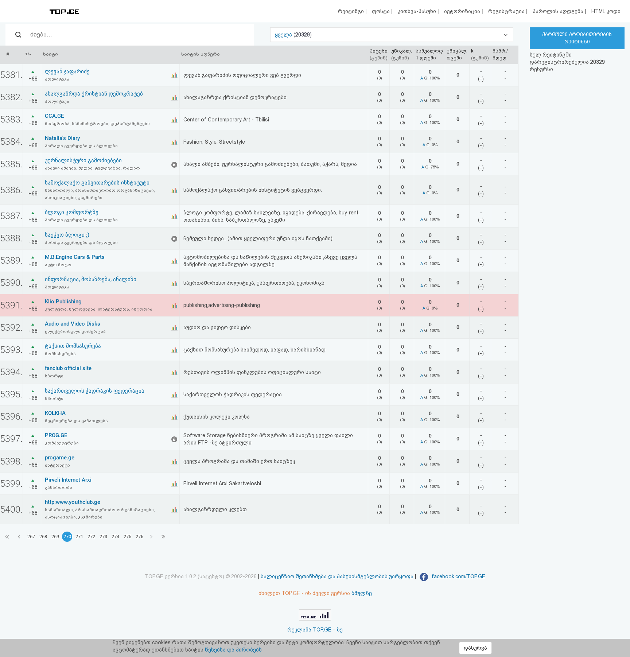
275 (127, 536)
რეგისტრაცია (507, 11)
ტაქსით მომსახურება (73, 346)
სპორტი (54, 375)
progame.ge (59, 457)
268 (43, 536)
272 (91, 536)
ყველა (284, 35)
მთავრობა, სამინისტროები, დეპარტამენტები (97, 123)
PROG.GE (56, 435)
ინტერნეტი (57, 465)
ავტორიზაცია (463, 11)
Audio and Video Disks (72, 323)
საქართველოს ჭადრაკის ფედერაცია (94, 391)
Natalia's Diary (62, 138)
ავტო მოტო (58, 264)
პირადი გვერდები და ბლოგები (81, 145)
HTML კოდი (606, 11)
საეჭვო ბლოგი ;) (67, 235)
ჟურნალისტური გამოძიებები (83, 160)
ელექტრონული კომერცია (75, 331)
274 (115, 536)
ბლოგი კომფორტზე (71, 212)
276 (139, 536)
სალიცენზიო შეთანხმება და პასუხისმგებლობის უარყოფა (337, 576)
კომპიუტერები (62, 443)
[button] (391, 34)
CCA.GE (54, 116)
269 (55, 536)
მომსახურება (60, 353)
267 (31, 536)
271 (79, 536)
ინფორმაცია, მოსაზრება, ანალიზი (90, 279)
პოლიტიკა (57, 79)
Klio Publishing (63, 301)
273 (103, 536)
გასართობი (58, 487)
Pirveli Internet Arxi (68, 480)
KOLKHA (55, 413)
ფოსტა (381, 11)
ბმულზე (361, 593)
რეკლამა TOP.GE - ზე (315, 630)
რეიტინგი (351, 11)
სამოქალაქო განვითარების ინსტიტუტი (97, 182)
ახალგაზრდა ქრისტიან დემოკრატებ (94, 93)
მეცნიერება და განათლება (76, 420)
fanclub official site (68, 368)
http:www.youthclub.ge (72, 502)
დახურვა (475, 648)
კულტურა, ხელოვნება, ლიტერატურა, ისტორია (98, 309)
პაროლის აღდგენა (559, 11)
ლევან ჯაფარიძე (67, 71)
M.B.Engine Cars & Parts (75, 257)
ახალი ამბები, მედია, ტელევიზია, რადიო (92, 168)
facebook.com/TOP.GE (457, 576)
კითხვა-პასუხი (418, 11)
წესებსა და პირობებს (233, 650)
